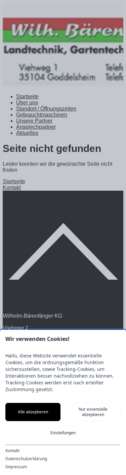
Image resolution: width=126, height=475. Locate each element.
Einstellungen (63, 433)
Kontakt (12, 450)
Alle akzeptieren (33, 412)
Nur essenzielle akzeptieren (93, 411)
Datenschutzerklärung (26, 459)
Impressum (16, 467)
